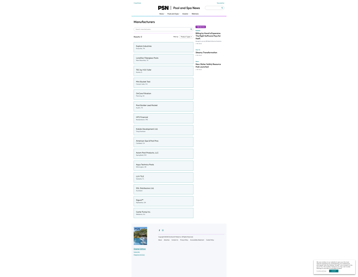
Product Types (185, 37)
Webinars (195, 14)
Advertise (166, 240)
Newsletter (220, 3)
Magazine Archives (139, 255)
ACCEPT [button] (333, 271)
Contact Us (175, 240)
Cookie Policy (210, 240)
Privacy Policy (184, 240)
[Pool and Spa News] (179, 8)
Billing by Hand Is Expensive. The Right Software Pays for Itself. (208, 36)
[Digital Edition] (140, 244)
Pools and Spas (173, 14)
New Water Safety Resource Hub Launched (208, 65)
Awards (185, 14)
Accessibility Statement (197, 240)
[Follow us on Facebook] (159, 230)
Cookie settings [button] (321, 271)
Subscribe (137, 252)
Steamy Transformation (206, 52)
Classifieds (137, 3)
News (161, 14)
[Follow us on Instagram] (163, 230)
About (160, 240)
